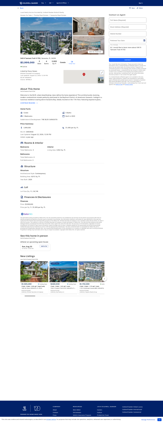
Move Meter (77, 410)
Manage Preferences (148, 420)
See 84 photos (95, 52)
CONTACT (128, 60)
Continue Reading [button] (27, 103)
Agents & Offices (62, 3)
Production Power (103, 415)
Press (55, 415)
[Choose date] (144, 40)
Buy (43, 3)
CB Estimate (77, 412)
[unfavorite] (46, 263)
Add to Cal (44, 246)
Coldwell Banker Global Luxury (132, 407)
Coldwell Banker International (132, 409)
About (55, 410)
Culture (99, 412)
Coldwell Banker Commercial (131, 412)
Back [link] (21, 8)
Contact (55, 412)
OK (159, 420)
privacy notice (129, 84)
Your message (114, 44)
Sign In (141, 3)
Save (133, 8)
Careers (99, 410)
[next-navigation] (104, 278)
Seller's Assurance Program (82, 415)
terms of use (119, 84)
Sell (50, 3)
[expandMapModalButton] (102, 72)
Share (141, 8)
